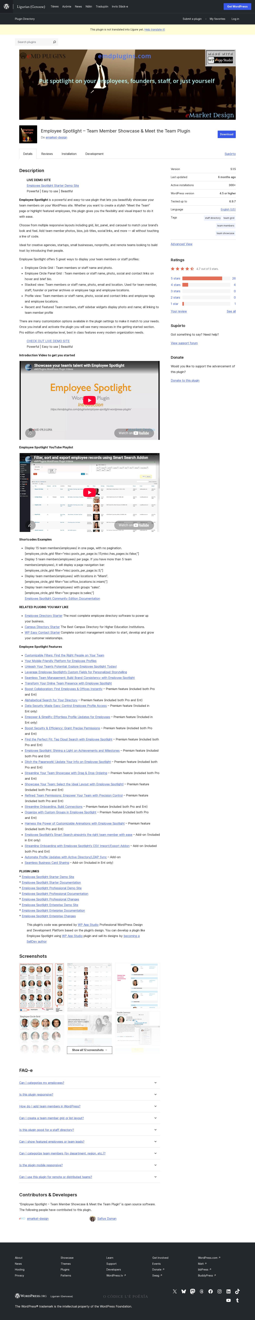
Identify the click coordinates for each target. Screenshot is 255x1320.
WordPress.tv (116, 1275)
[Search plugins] (54, 42)
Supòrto (230, 154)
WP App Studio (88, 925)
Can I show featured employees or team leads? (51, 1141)
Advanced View (181, 244)
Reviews (47, 154)
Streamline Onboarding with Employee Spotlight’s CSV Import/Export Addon (77, 846)
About (18, 1257)
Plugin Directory (25, 18)
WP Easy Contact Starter (42, 632)
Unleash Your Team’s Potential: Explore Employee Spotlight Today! (71, 666)
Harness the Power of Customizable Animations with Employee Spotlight (75, 823)
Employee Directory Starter (43, 615)
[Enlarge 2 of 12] (59, 1020)
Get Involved (160, 1257)
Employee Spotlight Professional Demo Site (52, 888)
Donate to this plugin (185, 380)
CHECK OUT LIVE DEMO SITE (48, 341)
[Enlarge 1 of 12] (59, 968)
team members (225, 225)
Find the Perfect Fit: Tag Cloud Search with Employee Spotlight (68, 739)
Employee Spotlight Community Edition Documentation (62, 598)
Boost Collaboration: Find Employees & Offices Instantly (63, 689)
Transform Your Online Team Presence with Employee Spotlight (68, 683)
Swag (157, 1275)
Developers (113, 1269)
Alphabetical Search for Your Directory (51, 700)
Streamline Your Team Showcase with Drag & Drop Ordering (66, 773)
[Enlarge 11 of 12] (155, 1053)
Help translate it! (154, 29)
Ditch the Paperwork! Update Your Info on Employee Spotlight (68, 762)
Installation (69, 154)
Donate (158, 1269)
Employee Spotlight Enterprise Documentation (53, 910)
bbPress (205, 1269)
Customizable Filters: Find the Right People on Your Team (64, 655)
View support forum (184, 343)
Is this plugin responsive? (36, 1094)
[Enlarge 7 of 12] (107, 1043)
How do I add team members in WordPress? (49, 1106)
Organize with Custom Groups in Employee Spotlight (60, 812)
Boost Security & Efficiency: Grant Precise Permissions (62, 728)
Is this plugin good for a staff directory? (46, 1130)
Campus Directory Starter (42, 627)
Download (226, 134)
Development (94, 154)
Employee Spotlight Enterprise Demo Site (50, 905)
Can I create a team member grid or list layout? (51, 1118)
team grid (229, 218)
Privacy (19, 1275)
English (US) (228, 209)
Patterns (66, 1275)
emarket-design (56, 137)
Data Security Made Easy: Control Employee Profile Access (66, 706)
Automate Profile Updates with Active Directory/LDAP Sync (66, 857)
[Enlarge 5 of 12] (107, 968)
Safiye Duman (106, 1218)
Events (156, 1263)
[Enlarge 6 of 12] (107, 1019)
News (18, 1263)
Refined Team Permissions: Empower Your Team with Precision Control (74, 795)
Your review (179, 311)
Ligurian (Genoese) (62, 1296)
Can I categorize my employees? (41, 1083)
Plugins (65, 1269)
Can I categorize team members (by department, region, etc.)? (62, 1153)
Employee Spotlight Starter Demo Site (53, 185)
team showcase (225, 233)
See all (231, 311)
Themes (66, 1263)
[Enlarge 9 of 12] (155, 968)
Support (111, 1263)
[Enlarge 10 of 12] (155, 1016)
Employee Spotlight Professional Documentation (55, 894)
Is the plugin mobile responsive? (41, 1165)
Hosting (19, 1269)
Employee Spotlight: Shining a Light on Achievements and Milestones (72, 750)
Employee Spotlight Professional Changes (50, 899)
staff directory (213, 218)
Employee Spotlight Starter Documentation (51, 882)
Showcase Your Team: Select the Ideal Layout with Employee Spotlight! (74, 784)
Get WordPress (237, 6)
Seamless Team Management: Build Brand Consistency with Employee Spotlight (80, 678)
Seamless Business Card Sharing (47, 862)
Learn (109, 1257)
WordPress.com (209, 1257)
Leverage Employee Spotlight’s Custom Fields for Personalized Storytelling (76, 672)
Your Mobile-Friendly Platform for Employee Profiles (61, 661)
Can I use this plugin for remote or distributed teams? (55, 1177)
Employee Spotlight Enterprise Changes (49, 916)
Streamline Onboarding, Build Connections (54, 806)
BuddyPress (207, 1275)
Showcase (67, 1257)
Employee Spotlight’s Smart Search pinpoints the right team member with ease (78, 834)
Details (27, 154)
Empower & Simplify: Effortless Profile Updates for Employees (67, 717)
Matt (202, 1263)
